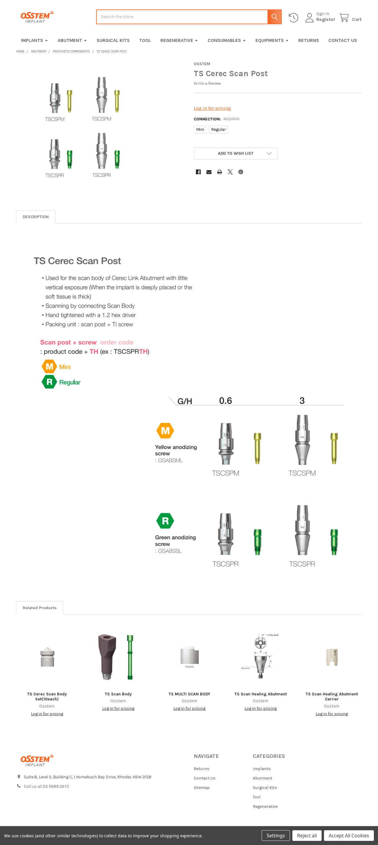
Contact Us (342, 40)
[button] (236, 153)
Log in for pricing (212, 108)
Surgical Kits (113, 40)
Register (325, 19)
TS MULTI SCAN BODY (189, 694)
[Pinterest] (240, 171)
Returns (308, 40)
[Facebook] (198, 171)
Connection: (217, 119)
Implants (32, 40)
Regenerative (176, 40)
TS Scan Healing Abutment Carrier (332, 697)
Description (36, 216)
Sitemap (202, 787)
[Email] (209, 171)
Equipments (269, 40)
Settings (276, 835)
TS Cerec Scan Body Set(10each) (47, 697)
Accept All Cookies (349, 835)
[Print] (219, 171)
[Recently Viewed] (295, 17)
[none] (81, 126)
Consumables (224, 40)
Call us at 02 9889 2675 (46, 786)
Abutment (70, 40)
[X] (230, 171)
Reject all (307, 835)
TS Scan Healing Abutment (260, 694)
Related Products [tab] (40, 607)
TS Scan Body (118, 694)
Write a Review (207, 83)
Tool (145, 40)
